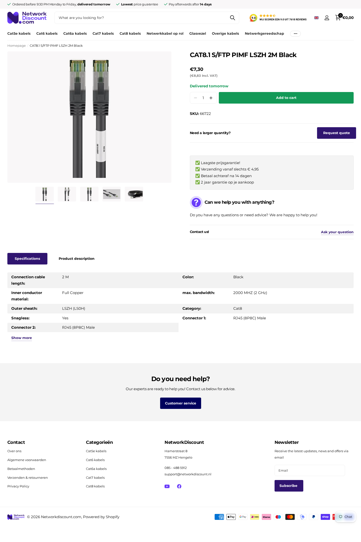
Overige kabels (225, 33)
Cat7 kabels (103, 33)
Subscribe (288, 485)
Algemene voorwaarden (26, 460)
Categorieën (99, 442)
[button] (211, 98)
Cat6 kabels (46, 33)
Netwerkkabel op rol (165, 33)
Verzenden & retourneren (27, 478)
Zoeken (232, 18)
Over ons (14, 451)
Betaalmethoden (21, 469)
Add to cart (286, 97)
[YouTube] (167, 486)
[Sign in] (326, 17)
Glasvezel (197, 33)
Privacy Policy (18, 486)
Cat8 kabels (130, 33)
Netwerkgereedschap (264, 33)
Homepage (16, 45)
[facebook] (179, 486)
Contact (16, 442)
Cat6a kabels (75, 33)
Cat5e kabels (18, 33)
